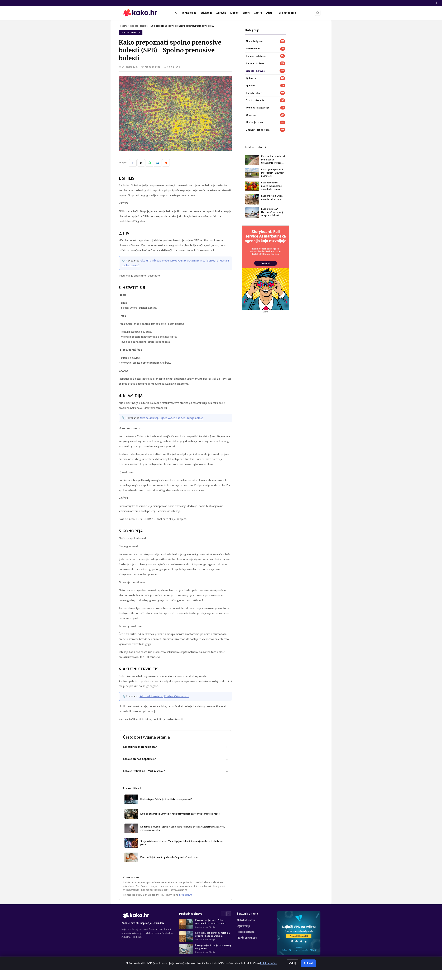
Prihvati (308, 963)
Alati (269, 12)
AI (176, 12)
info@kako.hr (185, 894)
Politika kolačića (245, 931)
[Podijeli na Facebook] (133, 163)
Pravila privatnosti (247, 937)
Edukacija (206, 12)
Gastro (258, 12)
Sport (246, 12)
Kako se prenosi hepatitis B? (175, 759)
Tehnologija (188, 12)
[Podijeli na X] (141, 163)
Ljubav (234, 12)
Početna (123, 25)
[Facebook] (436, 2)
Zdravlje (221, 12)
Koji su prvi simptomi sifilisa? (175, 747)
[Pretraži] (317, 13)
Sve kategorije (287, 12)
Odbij (292, 963)
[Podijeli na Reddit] (166, 163)
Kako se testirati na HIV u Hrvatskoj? (175, 771)
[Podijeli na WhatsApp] (149, 163)
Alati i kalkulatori (246, 920)
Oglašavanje (244, 926)
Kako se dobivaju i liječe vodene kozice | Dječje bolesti (171, 418)
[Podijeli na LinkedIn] (157, 163)
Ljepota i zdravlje (139, 25)
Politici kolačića (268, 963)
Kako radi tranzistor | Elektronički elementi (164, 696)
